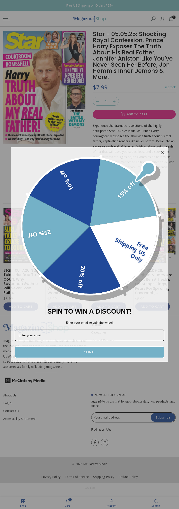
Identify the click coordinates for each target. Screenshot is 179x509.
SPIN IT (89, 352)
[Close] (163, 152)
